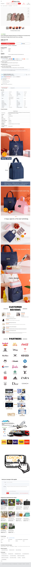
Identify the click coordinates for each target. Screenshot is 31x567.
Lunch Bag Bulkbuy (3, 559)
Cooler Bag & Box (10, 5)
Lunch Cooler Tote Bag (13, 555)
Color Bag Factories (10, 553)
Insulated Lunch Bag (15, 5)
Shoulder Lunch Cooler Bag (4, 557)
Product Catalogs (12, 537)
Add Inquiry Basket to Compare (15, 30)
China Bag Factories (3, 553)
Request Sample (14, 45)
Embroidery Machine (25, 539)
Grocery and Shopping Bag (19, 539)
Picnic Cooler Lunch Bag (13, 557)
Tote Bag (2, 539)
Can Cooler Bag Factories (25, 553)
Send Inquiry (8, 43)
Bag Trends (23, 557)
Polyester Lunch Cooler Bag (20, 555)
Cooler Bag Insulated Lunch (4, 555)
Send (7, 493)
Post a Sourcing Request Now (24, 493)
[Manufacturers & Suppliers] (15, 1)
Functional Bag (10, 539)
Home (1, 5)
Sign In (2, 84)
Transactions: (16, 76)
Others (2, 542)
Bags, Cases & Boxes (5, 5)
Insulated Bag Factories (18, 553)
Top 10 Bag (19, 557)
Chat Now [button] (23, 43)
